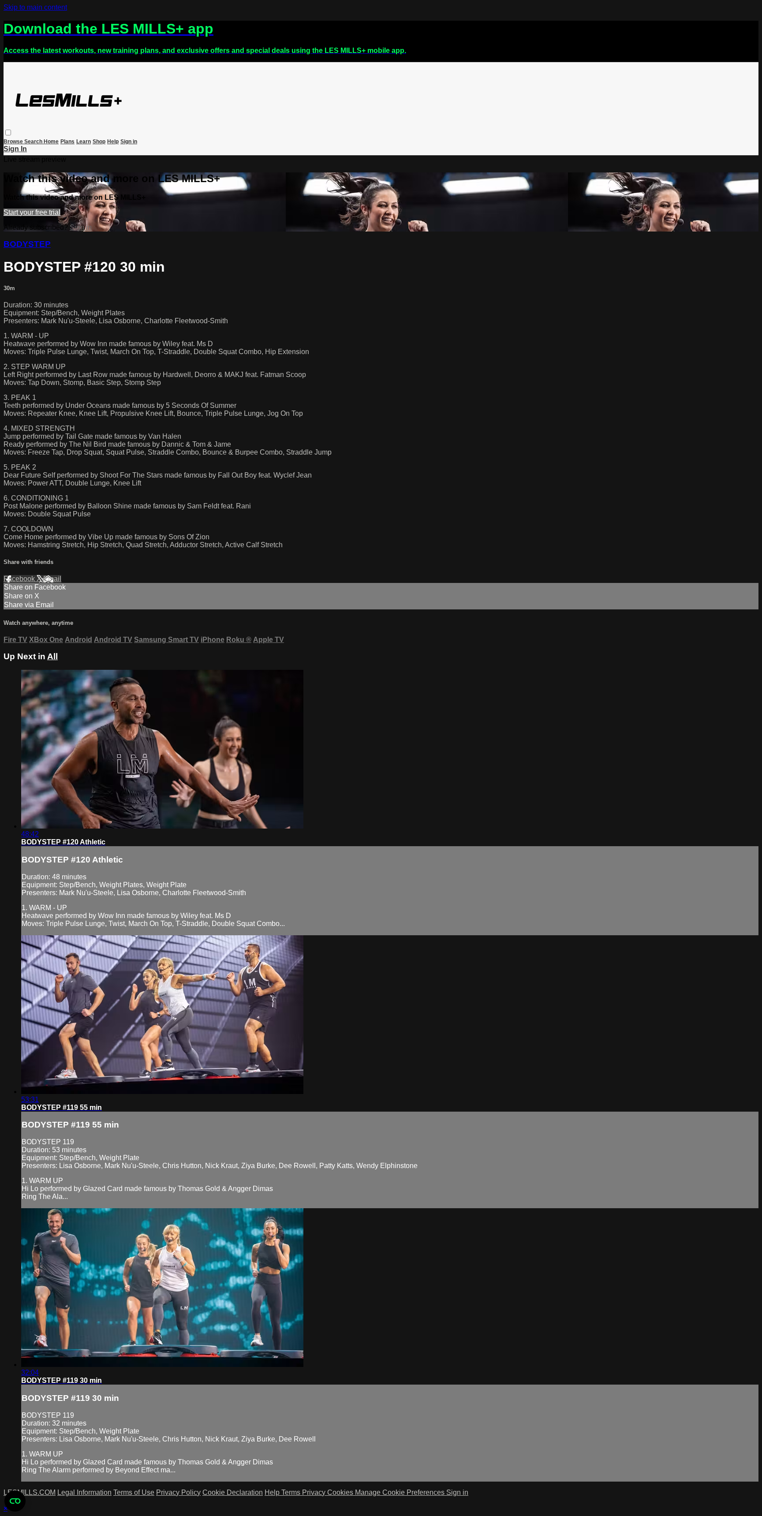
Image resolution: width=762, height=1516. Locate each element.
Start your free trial (32, 212)
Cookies (341, 1492)
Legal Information (84, 1492)
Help (113, 141)
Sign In (15, 149)
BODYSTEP (27, 244)
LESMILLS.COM (30, 1492)
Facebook (20, 579)
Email (52, 579)
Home (51, 141)
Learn (83, 141)
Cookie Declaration (232, 1492)
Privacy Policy (178, 1492)
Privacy (314, 1492)
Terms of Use (133, 1492)
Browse (14, 141)
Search (34, 141)
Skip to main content (35, 7)
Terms (291, 1492)
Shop (99, 141)
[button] (8, 132)
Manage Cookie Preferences (400, 1492)
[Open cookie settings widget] (15, 1501)
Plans (67, 141)
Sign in (128, 141)
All (52, 656)
